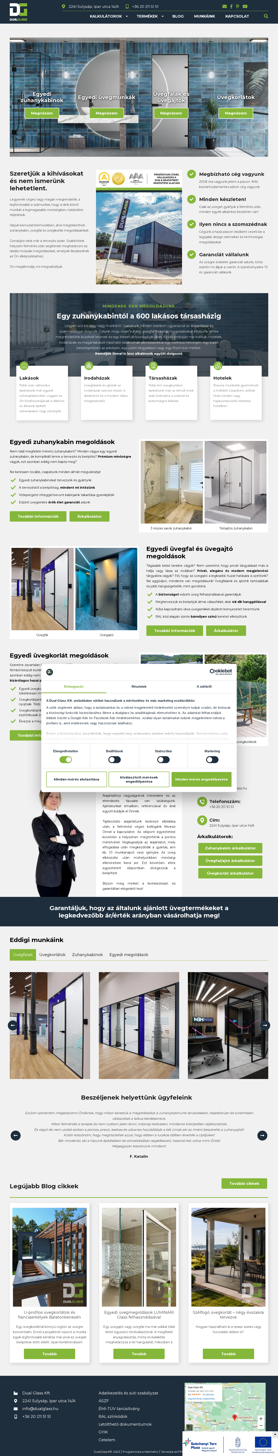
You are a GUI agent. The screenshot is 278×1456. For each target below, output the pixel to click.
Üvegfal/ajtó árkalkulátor (230, 861)
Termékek (147, 16)
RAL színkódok (113, 1416)
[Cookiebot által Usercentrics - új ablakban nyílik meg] (213, 672)
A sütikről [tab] (204, 686)
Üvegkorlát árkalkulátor (230, 873)
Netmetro (151, 1451)
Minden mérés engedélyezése (201, 779)
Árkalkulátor (89, 516)
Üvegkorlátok (52, 954)
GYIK (103, 1432)
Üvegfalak (23, 954)
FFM (181, 1451)
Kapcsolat (237, 16)
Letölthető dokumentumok (125, 1424)
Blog (178, 16)
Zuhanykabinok (87, 954)
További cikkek (244, 1183)
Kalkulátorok (106, 16)
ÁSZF (104, 1401)
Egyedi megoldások (128, 954)
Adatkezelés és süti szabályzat (128, 1393)
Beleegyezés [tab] (73, 686)
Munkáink (204, 16)
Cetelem (107, 1440)
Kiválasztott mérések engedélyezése (139, 779)
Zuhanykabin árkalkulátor (230, 848)
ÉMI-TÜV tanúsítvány (119, 1408)
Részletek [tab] (139, 686)
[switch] (114, 759)
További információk (38, 516)
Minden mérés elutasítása (76, 779)
